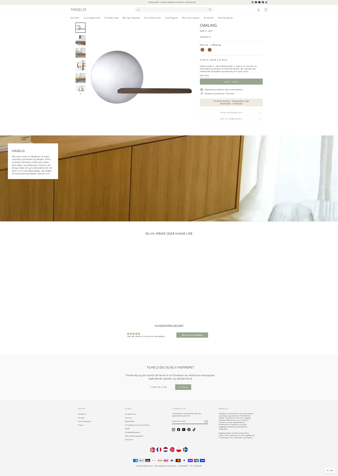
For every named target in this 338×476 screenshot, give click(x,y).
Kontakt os (82, 414)
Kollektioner (153, 17)
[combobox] (174, 9)
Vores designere (84, 421)
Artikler (209, 17)
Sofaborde (111, 17)
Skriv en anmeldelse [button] (192, 335)
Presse (80, 425)
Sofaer (75, 17)
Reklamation (130, 421)
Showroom (129, 440)
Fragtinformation (231, 113)
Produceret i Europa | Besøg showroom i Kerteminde (172, 2)
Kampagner (226, 17)
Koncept (81, 418)
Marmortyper (191, 17)
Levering (128, 418)
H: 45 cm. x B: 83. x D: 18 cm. (214, 59)
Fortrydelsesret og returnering (137, 425)
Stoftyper (171, 17)
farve (210, 45)
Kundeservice (130, 414)
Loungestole (92, 17)
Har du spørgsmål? (231, 119)
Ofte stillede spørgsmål (134, 436)
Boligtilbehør (132, 17)
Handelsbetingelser (132, 432)
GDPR (127, 429)
